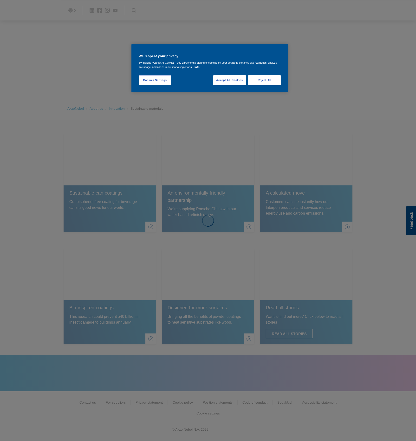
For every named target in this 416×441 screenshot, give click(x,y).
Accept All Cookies (229, 80)
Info (197, 67)
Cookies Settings (155, 80)
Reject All (264, 80)
